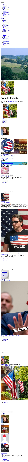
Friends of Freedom (5, 154)
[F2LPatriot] (14, 197)
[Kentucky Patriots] (14, 360)
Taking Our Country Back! (6, 165)
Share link (5, 181)
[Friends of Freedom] (14, 146)
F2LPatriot (3, 201)
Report (4, 182)
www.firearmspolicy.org (6, 336)
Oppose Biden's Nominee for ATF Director (10, 335)
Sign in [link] (2, 18)
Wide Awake (3, 161)
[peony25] (14, 170)
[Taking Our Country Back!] (14, 163)
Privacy (5, 459)
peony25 (2, 175)
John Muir (3, 279)
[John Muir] (14, 274)
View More (13, 208)
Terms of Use (6, 460)
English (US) (3, 456)
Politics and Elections (12, 101)
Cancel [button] (2, 80)
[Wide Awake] (14, 159)
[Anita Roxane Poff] (14, 429)
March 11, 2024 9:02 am (6, 176)
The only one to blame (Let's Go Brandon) (10, 252)
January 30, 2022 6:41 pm (6, 202)
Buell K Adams (4, 453)
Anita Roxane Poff (5, 433)
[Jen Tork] (14, 131)
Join (2, 102)
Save (6, 80)
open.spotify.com (4, 254)
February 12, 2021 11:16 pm (7, 365)
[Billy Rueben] (14, 438)
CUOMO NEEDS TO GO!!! (7, 158)
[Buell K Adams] (14, 448)
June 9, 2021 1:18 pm (5, 280)
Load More (3, 413)
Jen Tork (2, 135)
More (2, 454)
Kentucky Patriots (4, 364)
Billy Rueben (3, 443)
